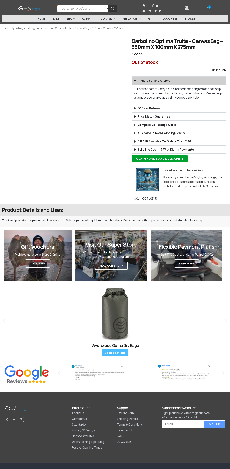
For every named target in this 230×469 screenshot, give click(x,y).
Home (41, 18)
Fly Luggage (33, 28)
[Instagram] (21, 419)
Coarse (106, 18)
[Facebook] (7, 419)
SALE (56, 18)
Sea (69, 18)
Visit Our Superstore (151, 8)
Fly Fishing (17, 28)
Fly (150, 18)
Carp (86, 18)
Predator (129, 18)
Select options (115, 353)
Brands (190, 18)
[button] (4, 320)
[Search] (112, 8)
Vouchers (170, 18)
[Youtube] (14, 419)
